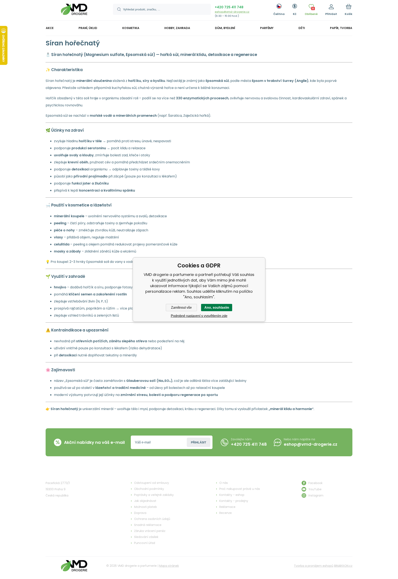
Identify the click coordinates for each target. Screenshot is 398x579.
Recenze (225, 513)
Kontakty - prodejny (233, 501)
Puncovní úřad (144, 543)
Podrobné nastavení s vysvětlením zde (199, 316)
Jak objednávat (145, 501)
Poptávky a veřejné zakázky (154, 495)
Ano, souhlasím (216, 307)
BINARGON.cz (343, 566)
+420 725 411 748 (229, 7)
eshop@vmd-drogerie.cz (232, 12)
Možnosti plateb (145, 507)
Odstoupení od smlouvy (151, 483)
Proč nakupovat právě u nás (239, 489)
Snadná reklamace (147, 525)
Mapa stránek (169, 566)
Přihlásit (198, 442)
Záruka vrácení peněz (149, 531)
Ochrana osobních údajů (152, 519)
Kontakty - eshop (231, 495)
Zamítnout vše (181, 307)
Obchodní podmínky (149, 489)
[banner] (74, 11)
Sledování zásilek (146, 537)
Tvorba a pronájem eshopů (313, 566)
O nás (223, 483)
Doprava (140, 513)
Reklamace (227, 507)
